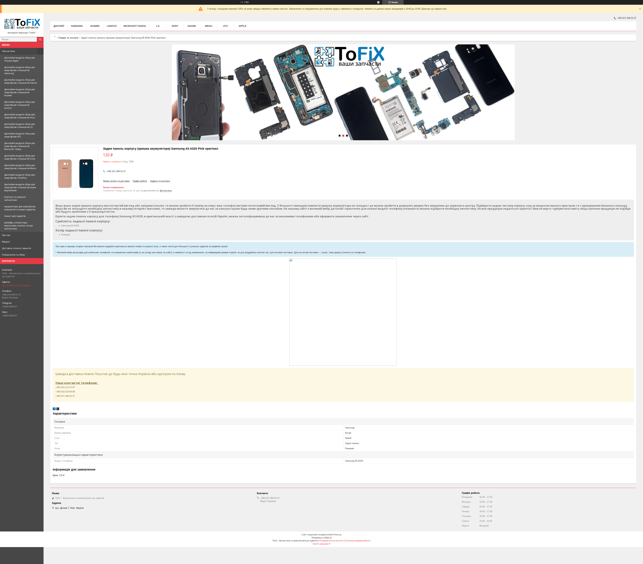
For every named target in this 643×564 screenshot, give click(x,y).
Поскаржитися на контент (331, 541)
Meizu (208, 26)
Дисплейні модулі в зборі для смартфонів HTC (19, 135)
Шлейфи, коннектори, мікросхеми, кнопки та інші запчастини (18, 225)
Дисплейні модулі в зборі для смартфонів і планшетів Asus (19, 116)
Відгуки (6, 241)
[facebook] (54, 409)
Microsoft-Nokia (135, 26)
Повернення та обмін (13, 254)
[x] (57, 409)
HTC (225, 26)
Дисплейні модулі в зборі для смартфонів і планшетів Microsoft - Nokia (19, 146)
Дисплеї (59, 26)
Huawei (94, 26)
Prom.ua (337, 535)
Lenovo (112, 26)
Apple (242, 26)
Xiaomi (192, 26)
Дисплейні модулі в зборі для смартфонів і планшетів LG (19, 125)
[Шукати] (40, 39)
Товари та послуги (68, 37)
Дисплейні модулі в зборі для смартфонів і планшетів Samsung (19, 70)
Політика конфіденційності (358, 541)
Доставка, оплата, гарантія (16, 248)
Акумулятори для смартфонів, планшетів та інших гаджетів (20, 208)
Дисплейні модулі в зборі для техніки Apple (19, 59)
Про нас (6, 235)
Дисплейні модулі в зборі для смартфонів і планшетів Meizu (20, 167)
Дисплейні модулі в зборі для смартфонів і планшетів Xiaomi (20, 81)
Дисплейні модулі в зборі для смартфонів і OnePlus (19, 176)
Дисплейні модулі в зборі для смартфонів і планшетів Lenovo (19, 104)
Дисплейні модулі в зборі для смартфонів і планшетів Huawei (19, 92)
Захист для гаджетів (15, 215)
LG (158, 26)
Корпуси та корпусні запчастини (15, 198)
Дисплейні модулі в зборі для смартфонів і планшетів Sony (19, 157)
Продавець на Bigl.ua (321, 538)
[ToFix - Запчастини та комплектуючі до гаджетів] (22, 23)
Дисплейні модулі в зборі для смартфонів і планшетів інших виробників (20, 187)
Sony (175, 26)
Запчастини (8, 51)
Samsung (77, 26)
